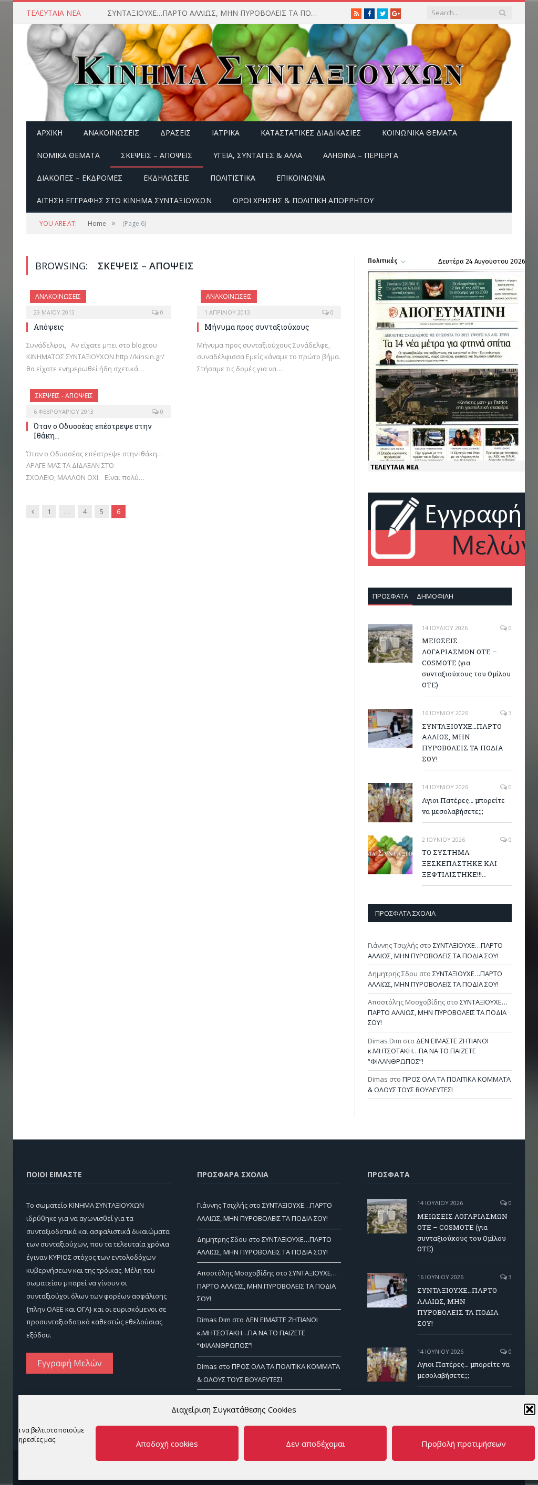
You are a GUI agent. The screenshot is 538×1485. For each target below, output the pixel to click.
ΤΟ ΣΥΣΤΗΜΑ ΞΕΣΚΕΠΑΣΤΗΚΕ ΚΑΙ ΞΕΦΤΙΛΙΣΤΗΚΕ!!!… (459, 863)
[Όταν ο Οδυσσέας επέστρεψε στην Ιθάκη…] (98, 400)
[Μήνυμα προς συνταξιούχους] (269, 301)
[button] (529, 1409)
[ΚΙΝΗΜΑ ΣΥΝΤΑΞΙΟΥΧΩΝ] (269, 70)
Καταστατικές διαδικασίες (311, 133)
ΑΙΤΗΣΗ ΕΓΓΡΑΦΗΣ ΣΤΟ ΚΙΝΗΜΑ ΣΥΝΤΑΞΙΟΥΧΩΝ (124, 200)
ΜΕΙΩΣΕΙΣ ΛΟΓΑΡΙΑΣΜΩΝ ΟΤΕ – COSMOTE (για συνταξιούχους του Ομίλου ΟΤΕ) (466, 662)
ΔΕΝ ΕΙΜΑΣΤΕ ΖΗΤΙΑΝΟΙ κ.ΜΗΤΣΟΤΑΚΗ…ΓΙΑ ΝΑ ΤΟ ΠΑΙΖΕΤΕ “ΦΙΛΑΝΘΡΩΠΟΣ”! (428, 1051)
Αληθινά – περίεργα (360, 155)
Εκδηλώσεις (166, 178)
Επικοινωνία (300, 178)
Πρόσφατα (390, 596)
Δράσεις (175, 133)
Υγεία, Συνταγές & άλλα (257, 155)
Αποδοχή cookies (167, 1443)
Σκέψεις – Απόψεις (156, 155)
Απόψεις (49, 327)
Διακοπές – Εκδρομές (79, 178)
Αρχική (50, 133)
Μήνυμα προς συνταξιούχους (256, 327)
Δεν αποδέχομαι (315, 1443)
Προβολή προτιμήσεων (463, 1443)
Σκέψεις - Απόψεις (64, 395)
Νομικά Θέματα (68, 155)
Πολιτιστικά (232, 178)
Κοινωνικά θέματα (419, 133)
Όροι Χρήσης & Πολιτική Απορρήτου (303, 200)
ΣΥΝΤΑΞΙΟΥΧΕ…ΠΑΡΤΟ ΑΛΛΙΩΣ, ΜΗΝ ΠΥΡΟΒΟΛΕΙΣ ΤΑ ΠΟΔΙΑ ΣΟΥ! (215, 13)
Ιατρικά (226, 133)
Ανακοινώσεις (111, 133)
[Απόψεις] (98, 301)
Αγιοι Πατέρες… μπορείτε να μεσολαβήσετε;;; (463, 806)
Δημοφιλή (435, 596)
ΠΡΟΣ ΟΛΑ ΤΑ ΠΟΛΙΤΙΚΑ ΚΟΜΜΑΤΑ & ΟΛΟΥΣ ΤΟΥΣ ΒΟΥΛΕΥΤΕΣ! (439, 1084)
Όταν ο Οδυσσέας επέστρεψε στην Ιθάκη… (93, 431)
